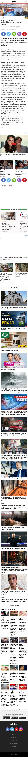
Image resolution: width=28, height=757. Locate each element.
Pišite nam (14, 746)
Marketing (14, 737)
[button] (1, 219)
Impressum (14, 740)
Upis (10, 185)
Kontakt (14, 734)
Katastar (4, 185)
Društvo (3, 18)
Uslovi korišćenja (14, 743)
